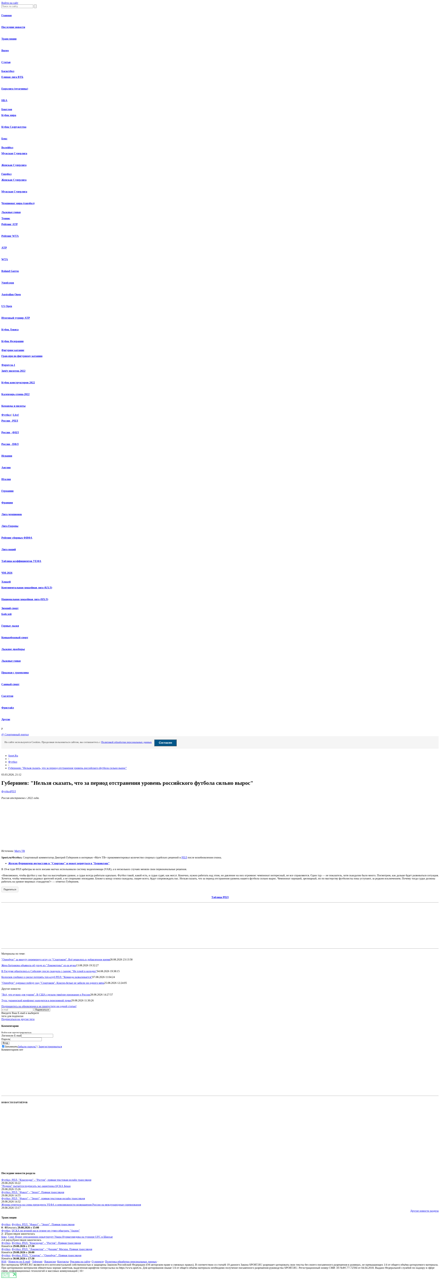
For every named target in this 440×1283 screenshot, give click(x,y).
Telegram (37, 1261)
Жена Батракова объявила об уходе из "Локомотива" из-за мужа (38, 965)
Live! (16, 414)
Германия (7, 490)
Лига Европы (9, 526)
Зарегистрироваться (50, 1046)
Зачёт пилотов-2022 (13, 370)
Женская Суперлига (13, 165)
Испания (6, 455)
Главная (6, 15)
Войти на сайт (9, 2)
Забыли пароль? (27, 1046)
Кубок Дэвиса (10, 329)
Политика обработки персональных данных (131, 1261)
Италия (6, 479)
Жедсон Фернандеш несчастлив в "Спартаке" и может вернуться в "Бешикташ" (59, 863)
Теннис (5, 218)
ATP (4, 247)
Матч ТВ (19, 850)
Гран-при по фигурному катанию (21, 356)
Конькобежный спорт (14, 637)
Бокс (4, 138)
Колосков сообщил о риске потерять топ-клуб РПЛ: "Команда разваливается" (46, 977)
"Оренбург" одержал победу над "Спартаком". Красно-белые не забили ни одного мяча (52, 982)
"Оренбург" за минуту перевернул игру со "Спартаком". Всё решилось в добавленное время (55, 959)
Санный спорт (10, 684)
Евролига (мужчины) (14, 88)
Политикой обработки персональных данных (126, 742)
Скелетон (7, 695)
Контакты (63, 1261)
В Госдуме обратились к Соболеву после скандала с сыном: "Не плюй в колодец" (49, 971)
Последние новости (13, 27)
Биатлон (6, 109)
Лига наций (8, 549)
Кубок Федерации (12, 341)
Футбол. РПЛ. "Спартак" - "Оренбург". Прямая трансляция (46, 1255)
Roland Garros (10, 271)
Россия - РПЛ (9, 420)
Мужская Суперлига (14, 153)
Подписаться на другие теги (18, 1019)
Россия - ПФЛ (10, 444)
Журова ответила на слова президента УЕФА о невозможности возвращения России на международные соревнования (71, 1204)
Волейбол (7, 147)
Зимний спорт (10, 608)
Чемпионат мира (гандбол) (18, 203)
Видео (5, 50)
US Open (6, 306)
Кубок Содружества (13, 126)
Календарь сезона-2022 (15, 394)
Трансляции (8, 38)
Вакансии (50, 1261)
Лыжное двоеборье (13, 649)
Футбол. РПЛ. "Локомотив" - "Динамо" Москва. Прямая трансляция (52, 1249)
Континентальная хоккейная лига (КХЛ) (26, 587)
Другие (5, 719)
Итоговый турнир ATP (15, 317)
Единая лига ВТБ (12, 77)
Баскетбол (7, 71)
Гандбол (6, 174)
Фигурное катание (12, 350)
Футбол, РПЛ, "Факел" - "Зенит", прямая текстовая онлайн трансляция (43, 1198)
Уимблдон (7, 282)
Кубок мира (8, 115)
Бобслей (6, 614)
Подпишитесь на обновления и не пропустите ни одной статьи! (38, 1006)
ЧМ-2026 (6, 572)
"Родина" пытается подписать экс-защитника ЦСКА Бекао (36, 1186)
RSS (3, 1261)
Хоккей (6, 581)
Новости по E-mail (19, 1261)
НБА (4, 100)
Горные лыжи (10, 625)
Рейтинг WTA (10, 235)
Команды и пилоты (13, 405)
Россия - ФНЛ (10, 432)
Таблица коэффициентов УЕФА (21, 561)
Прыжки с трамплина (15, 672)
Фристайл (7, 707)
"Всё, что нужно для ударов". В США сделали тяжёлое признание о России (45, 994)
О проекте (98, 1261)
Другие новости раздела (424, 1210)
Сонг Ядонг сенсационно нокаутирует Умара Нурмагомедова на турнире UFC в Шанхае (60, 1236)
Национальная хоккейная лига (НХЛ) (24, 599)
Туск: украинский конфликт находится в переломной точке (36, 1000)
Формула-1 (8, 364)
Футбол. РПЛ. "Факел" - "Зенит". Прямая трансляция (32, 1192)
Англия (6, 467)
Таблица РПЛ (220, 897)
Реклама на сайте (80, 1261)
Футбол (6, 414)
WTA (4, 259)
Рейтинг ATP (9, 224)
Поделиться (10, 889)
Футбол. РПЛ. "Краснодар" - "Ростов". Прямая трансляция (46, 1243)
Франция (7, 502)
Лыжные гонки (11, 212)
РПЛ (13, 791)
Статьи (5, 62)
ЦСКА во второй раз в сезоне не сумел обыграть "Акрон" (46, 1230)
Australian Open (11, 294)
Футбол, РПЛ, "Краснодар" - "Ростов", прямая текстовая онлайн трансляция (46, 1179)
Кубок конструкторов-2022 (18, 382)
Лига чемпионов (11, 514)
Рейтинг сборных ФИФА (16, 537)
